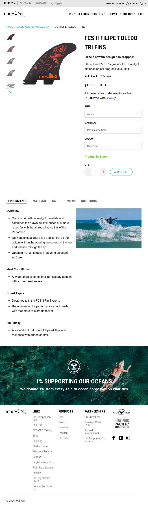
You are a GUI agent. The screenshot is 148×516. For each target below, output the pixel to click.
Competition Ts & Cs (42, 487)
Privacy (36, 472)
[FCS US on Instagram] (128, 438)
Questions (89, 201)
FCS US (20, 500)
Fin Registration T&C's (41, 479)
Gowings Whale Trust (93, 423)
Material (90, 122)
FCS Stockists (92, 417)
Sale (141, 14)
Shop (35, 435)
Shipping (37, 441)
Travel (113, 14)
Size (87, 106)
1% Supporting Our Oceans (95, 440)
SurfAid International (91, 431)
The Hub (128, 14)
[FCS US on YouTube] (121, 438)
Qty (86, 164)
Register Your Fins (43, 462)
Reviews (70, 201)
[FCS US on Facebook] (113, 438)
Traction (97, 14)
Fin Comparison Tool (41, 418)
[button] (97, 76)
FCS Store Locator (43, 467)
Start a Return (40, 446)
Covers (62, 422)
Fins (70, 14)
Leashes (83, 14)
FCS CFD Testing (42, 430)
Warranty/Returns (42, 451)
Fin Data (63, 438)
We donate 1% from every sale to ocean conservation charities (74, 388)
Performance (16, 201)
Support (37, 457)
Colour (89, 138)
